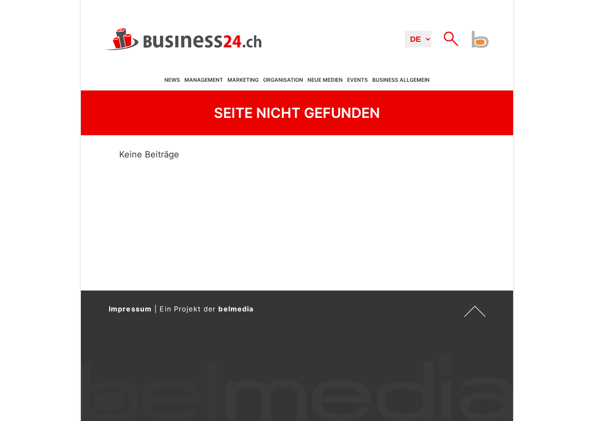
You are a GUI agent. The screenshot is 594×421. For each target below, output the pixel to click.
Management (203, 80)
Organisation (283, 80)
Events (357, 80)
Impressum (130, 308)
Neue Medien (325, 80)
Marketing (243, 80)
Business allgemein (401, 80)
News (172, 80)
